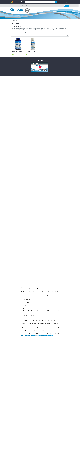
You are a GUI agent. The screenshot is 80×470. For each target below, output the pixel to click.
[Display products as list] (67, 35)
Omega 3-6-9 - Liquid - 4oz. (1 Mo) (30, 51)
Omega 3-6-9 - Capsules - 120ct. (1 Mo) (17, 51)
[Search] (56, 2)
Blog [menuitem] (26, 5)
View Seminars (66, 5)
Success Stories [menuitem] (22, 5)
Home (11, 20)
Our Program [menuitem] (15, 5)
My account (60, 2)
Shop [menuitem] (11, 5)
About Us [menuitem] (30, 5)
